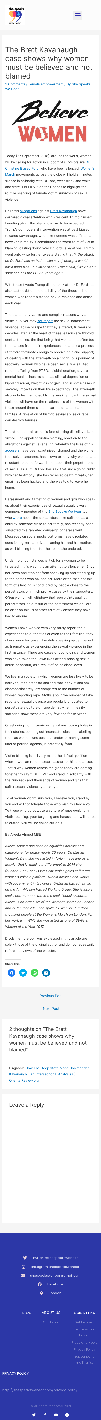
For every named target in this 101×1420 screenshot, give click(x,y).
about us (51, 1312)
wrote (17, 518)
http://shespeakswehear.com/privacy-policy (39, 1390)
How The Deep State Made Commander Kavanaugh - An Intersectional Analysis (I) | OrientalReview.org (49, 1074)
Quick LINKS (84, 1312)
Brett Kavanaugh (63, 211)
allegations (28, 211)
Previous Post (51, 996)
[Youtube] (56, 1415)
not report (45, 321)
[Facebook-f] (45, 1415)
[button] (78, 15)
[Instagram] (67, 1415)
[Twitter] (34, 1415)
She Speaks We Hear (64, 511)
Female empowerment (45, 84)
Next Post (51, 1008)
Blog (27, 1312)
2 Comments (15, 84)
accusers (12, 450)
